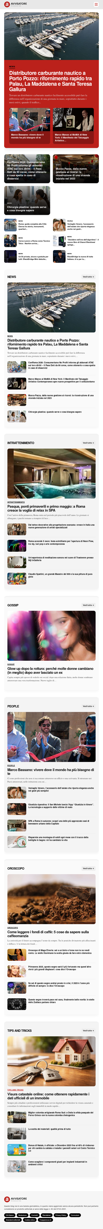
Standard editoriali (13, 1220)
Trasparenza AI (45, 1220)
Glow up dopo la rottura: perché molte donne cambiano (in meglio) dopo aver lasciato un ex (50, 670)
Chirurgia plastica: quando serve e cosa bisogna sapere (55, 411)
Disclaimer (47, 1215)
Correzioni (75, 1215)
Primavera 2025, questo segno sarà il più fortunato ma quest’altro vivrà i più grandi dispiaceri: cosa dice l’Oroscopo (59, 968)
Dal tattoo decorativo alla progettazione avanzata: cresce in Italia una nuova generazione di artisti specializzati (61, 526)
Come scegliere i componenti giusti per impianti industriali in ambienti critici (57, 1163)
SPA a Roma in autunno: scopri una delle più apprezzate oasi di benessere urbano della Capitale (58, 822)
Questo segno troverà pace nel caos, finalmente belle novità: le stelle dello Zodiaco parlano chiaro (61, 1001)
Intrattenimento (20, 443)
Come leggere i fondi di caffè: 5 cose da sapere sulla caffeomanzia (48, 934)
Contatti (34, 1215)
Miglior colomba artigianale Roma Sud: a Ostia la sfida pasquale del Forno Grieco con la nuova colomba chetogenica (60, 1114)
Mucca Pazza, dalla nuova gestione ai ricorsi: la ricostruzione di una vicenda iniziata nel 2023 (61, 396)
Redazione (22, 1215)
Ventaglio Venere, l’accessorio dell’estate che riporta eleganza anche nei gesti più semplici (61, 789)
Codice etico (30, 1220)
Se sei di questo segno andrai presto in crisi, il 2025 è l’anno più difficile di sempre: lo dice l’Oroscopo (58, 984)
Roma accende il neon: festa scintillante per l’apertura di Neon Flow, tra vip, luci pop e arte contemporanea (61, 542)
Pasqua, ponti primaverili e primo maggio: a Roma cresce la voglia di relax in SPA (46, 508)
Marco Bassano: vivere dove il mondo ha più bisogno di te (50, 771)
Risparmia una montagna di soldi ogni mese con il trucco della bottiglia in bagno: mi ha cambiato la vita (58, 838)
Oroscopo (15, 868)
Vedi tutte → (88, 277)
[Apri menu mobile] (96, 4)
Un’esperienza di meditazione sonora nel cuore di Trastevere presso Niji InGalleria (60, 559)
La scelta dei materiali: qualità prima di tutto (49, 1129)
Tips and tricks (19, 1030)
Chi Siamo (10, 1215)
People (13, 706)
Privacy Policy (61, 1215)
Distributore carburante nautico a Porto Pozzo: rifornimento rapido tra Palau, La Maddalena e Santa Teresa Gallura (50, 81)
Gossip (12, 605)
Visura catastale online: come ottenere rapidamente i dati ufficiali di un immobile (48, 1096)
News (12, 66)
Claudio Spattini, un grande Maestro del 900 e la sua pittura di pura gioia (60, 575)
